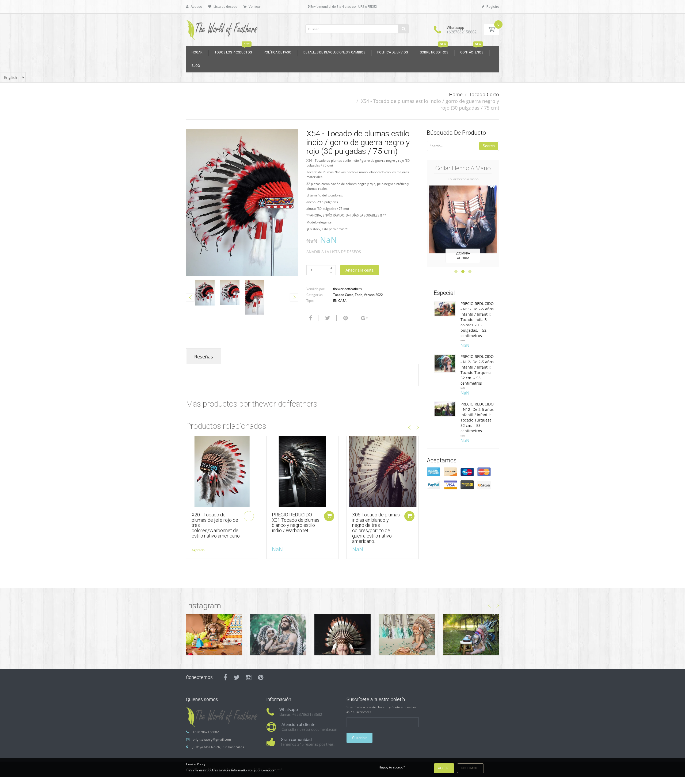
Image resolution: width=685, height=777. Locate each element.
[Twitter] (327, 318)
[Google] (363, 318)
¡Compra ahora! (463, 255)
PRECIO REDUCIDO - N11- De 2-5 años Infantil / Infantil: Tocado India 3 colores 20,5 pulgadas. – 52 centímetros (477, 319)
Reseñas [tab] (203, 356)
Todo (358, 294)
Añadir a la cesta (359, 270)
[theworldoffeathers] (222, 28)
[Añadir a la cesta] (329, 516)
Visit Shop (214, 634)
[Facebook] (309, 318)
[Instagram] (248, 677)
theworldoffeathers (347, 289)
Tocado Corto (484, 94)
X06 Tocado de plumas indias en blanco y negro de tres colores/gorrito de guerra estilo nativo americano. (376, 528)
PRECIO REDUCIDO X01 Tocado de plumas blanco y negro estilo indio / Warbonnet (295, 522)
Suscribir (359, 738)
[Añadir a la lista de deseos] (190, 443)
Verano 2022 (373, 294)
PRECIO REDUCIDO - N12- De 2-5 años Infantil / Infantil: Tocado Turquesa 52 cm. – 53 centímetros (477, 370)
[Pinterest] (260, 677)
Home (456, 94)
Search (489, 146)
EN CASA (340, 300)
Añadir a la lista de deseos (333, 251)
